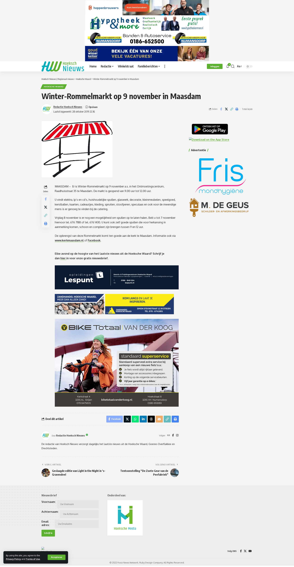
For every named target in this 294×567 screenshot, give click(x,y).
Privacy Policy (13, 559)
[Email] (159, 419)
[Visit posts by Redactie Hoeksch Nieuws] (46, 435)
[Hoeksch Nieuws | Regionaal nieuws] (63, 66)
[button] (57, 557)
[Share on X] (226, 109)
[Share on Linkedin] (143, 419)
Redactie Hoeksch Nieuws (67, 106)
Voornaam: (49, 502)
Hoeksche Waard (54, 86)
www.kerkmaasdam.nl (69, 240)
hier (63, 258)
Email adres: (46, 523)
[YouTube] (250, 551)
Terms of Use (33, 559)
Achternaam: (50, 511)
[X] (245, 551)
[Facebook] (173, 435)
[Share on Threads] (151, 419)
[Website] (168, 435)
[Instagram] (177, 435)
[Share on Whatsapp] (135, 419)
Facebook (94, 240)
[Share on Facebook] (221, 109)
